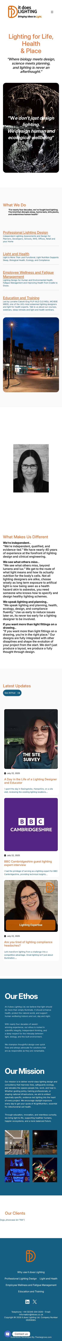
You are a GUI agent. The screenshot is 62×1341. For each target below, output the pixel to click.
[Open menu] (52, 12)
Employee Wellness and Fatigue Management (28, 274)
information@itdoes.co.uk (31, 1314)
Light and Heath (48, 1278)
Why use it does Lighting (31, 1272)
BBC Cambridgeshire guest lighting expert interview (28, 863)
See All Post (10, 693)
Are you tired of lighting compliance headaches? (28, 943)
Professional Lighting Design (25, 232)
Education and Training (21, 298)
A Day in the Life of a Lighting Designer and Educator (30, 781)
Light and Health (16, 254)
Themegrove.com (43, 1337)
